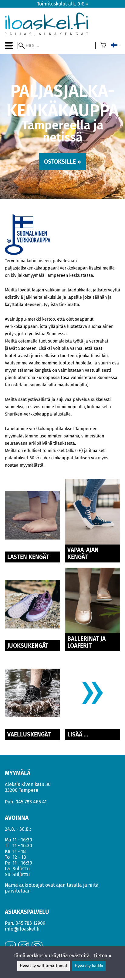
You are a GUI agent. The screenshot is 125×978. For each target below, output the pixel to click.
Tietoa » (102, 956)
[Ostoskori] (103, 46)
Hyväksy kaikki (89, 966)
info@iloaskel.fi (22, 929)
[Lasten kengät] (32, 550)
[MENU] (9, 46)
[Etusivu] (46, 34)
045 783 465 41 (31, 802)
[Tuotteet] (92, 728)
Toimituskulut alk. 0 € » (62, 4)
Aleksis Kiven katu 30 (28, 784)
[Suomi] (115, 46)
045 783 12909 (30, 923)
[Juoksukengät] (32, 639)
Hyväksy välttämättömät (43, 966)
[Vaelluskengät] (32, 728)
